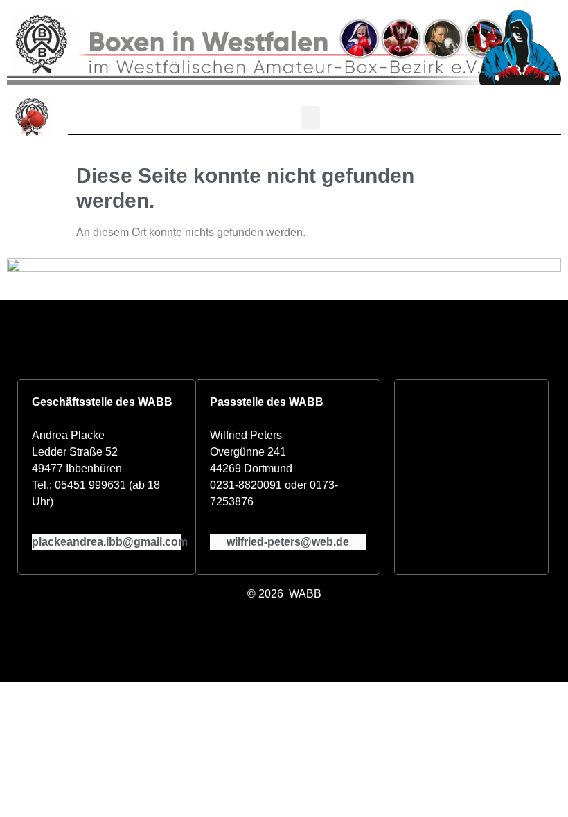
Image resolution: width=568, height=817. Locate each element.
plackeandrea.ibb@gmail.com (110, 542)
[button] (310, 117)
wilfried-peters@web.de (288, 542)
